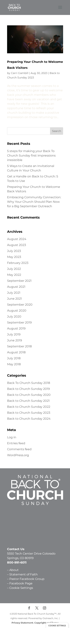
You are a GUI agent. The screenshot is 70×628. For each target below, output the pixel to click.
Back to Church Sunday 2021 (28, 401)
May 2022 (14, 275)
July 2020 (14, 316)
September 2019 (19, 322)
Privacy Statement (22, 622)
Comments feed (19, 449)
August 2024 (16, 239)
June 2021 (14, 298)
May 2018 (14, 364)
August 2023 (16, 245)
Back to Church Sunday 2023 (28, 412)
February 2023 (17, 263)
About (14, 570)
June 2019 (14, 340)
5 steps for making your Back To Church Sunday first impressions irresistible (31, 155)
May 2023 (14, 257)
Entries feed (16, 443)
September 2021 (19, 281)
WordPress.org (18, 455)
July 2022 (14, 269)
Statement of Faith (23, 574)
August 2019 (16, 328)
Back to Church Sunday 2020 (29, 395)
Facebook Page (20, 583)
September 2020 (19, 304)
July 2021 (13, 292)
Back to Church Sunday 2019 (28, 389)
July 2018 (14, 358)
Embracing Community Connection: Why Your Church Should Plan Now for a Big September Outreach (34, 201)
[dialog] (57, 625)
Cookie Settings (21, 588)
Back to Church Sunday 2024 (29, 418)
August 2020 (16, 310)
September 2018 (19, 346)
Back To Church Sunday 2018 (28, 383)
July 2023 (14, 251)
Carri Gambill (19, 73)
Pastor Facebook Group (26, 579)
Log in (11, 437)
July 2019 (14, 334)
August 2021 (16, 286)
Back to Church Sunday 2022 (28, 406)
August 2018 (16, 352)
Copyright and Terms (46, 622)
